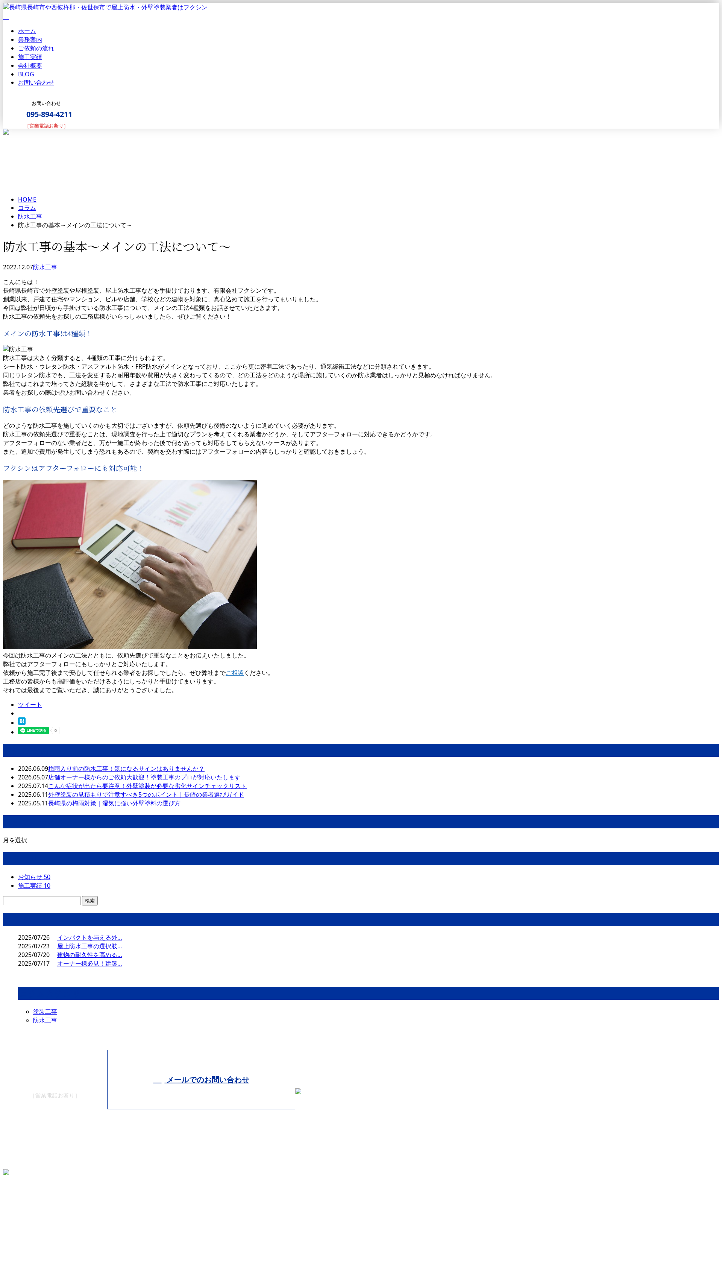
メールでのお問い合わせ (207, 1079)
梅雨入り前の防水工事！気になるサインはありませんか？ (126, 768)
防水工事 (30, 216)
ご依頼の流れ (36, 48)
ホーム (27, 31)
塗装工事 (45, 1011)
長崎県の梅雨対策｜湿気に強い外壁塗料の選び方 (114, 803)
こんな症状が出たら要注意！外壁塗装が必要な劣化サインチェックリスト (147, 786)
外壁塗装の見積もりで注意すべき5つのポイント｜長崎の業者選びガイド (146, 794)
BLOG (26, 74)
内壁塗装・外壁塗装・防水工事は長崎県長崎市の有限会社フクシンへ (96, 1254)
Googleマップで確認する (39, 1211)
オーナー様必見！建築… (89, 963)
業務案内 (30, 39)
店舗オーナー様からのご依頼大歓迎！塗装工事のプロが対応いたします (144, 777)
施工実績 (30, 57)
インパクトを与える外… (89, 937)
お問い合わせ (36, 82)
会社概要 (30, 65)
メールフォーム (29, 133)
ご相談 (235, 672)
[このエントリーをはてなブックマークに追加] (22, 722)
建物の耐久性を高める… (89, 955)
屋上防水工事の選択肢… (89, 946)
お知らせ (34, 877)
